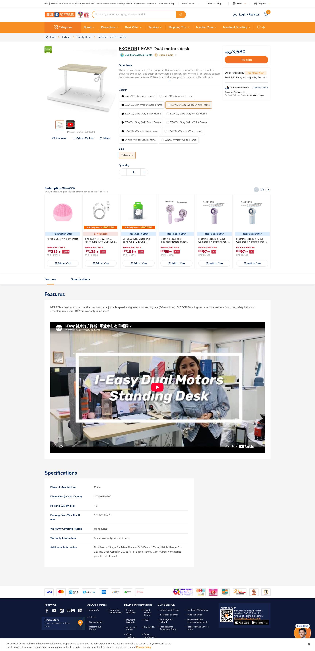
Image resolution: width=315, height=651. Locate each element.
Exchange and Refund (166, 620)
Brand (88, 27)
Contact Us (149, 627)
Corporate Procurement (116, 611)
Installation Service (169, 614)
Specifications (80, 279)
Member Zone (204, 27)
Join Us (92, 617)
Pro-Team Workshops (197, 610)
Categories (65, 27)
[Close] (309, 644)
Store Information (149, 635)
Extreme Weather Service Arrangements (197, 620)
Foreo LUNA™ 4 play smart (62, 239)
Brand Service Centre (147, 613)
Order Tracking (214, 3)
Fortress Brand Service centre (198, 628)
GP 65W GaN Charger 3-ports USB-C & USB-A (136, 240)
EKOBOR (128, 48)
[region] (157, 644)
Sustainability (96, 622)
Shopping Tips (177, 27)
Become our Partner (95, 628)
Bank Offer (132, 27)
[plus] (144, 172)
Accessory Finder (131, 628)
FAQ (146, 619)
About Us (94, 610)
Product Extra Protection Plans (168, 628)
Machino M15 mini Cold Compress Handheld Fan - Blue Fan (251, 241)
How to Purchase (130, 611)
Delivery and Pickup (169, 610)
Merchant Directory (235, 27)
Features (50, 279)
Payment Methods (130, 621)
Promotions (108, 27)
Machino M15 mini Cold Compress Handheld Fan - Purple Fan (213, 241)
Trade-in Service (194, 614)
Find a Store (51, 620)
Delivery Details (260, 87)
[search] (181, 14)
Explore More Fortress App (247, 618)
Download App (166, 3)
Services (153, 27)
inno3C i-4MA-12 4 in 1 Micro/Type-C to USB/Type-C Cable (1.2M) (100, 241)
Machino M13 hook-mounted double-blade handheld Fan (173, 241)
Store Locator (188, 3)
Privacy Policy (143, 647)
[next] (263, 27)
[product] (62, 212)
